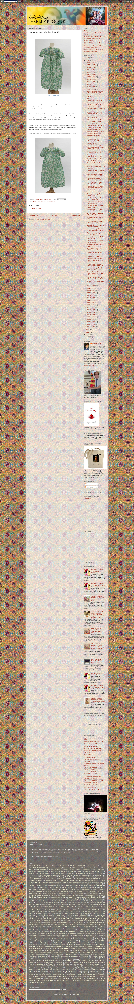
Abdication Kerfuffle (33, 866)
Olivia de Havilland (33, 924)
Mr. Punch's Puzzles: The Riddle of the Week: (97, 571)
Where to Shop (52, 958)
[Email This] (58, 199)
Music (57, 920)
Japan (85, 904)
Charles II (76, 875)
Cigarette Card (33, 877)
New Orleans (100, 920)
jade (37, 971)
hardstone (65, 969)
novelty (101, 974)
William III (76, 958)
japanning (43, 971)
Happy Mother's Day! (93, 256)
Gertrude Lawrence (93, 895)
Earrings (38, 885)
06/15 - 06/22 (91, 77)
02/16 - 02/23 (91, 312)
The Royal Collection (90, 771)
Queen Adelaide (33, 941)
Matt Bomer (93, 915)
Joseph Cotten (70, 906)
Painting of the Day (35, 926)
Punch (103, 937)
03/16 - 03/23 (91, 302)
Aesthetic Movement (46, 866)
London (82, 911)
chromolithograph (88, 962)
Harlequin (65, 900)
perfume (101, 976)
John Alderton (48, 906)
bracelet (31, 962)
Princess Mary (100, 935)
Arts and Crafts (41, 869)
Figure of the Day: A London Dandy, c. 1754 (95, 206)
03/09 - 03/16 (91, 305)
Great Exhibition (92, 899)
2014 (87, 60)
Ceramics (47, 875)
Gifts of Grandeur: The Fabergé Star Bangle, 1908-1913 (96, 120)
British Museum (89, 871)
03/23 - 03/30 (91, 300)
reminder (31, 980)
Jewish (99, 904)
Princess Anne (56, 935)
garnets (53, 968)
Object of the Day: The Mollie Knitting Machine (95, 198)
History (31, 902)
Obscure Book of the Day (95, 922)
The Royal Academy (89, 769)
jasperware (52, 971)
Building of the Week (58, 873)
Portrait (62, 931)
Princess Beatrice (66, 935)
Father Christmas (85, 889)
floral (99, 966)
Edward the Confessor (89, 885)
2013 (87, 329)
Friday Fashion (32, 893)
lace (58, 971)
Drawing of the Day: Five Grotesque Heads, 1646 (94, 155)
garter (60, 968)
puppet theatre (91, 978)
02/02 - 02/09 (91, 317)
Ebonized (51, 885)
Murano (38, 920)
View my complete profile (91, 365)
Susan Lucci (62, 950)
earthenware (98, 964)
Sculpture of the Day (35, 948)
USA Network (82, 954)
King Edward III (62, 908)
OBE (69, 922)
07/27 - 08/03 (91, 62)
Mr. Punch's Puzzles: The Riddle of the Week (98, 584)
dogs (68, 964)
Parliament (44, 928)
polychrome (52, 978)
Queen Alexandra (45, 941)
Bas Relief (93, 869)
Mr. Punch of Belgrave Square (84, 919)
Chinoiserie (99, 875)
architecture (82, 960)
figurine (78, 966)
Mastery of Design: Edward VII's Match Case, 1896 (95, 175)
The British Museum (89, 757)
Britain (71, 871)
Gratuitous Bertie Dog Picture (73, 899)
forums (32, 968)
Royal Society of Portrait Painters (93, 748)
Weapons (94, 956)
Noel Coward (52, 922)
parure (72, 976)
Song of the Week (75, 948)
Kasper (94, 906)
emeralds (31, 966)
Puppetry (90, 939)
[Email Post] (54, 199)
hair (100, 968)
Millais (54, 917)
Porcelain (53, 931)
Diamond (37, 882)
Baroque (86, 869)
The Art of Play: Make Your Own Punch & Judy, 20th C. (95, 124)
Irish (50, 904)
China (83, 875)
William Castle (69, 958)
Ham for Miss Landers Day (47, 900)
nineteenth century (90, 974)
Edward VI (59, 885)
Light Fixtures (51, 911)
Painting (98, 924)
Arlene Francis (86, 867)
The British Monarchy (90, 755)
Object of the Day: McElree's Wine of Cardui (95, 116)
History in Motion (40, 902)
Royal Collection (99, 944)
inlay (86, 969)
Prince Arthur (71, 933)
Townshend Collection (36, 954)
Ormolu (55, 924)
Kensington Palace (33, 908)
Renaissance (63, 944)
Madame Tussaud (68, 913)
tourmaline (94, 980)
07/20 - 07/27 (91, 65)
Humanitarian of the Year (96, 902)
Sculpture (99, 946)
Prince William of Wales (44, 935)
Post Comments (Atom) (43, 219)
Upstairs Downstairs (92, 954)
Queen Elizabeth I (84, 941)
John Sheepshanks (59, 906)
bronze (39, 962)
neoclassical (71, 974)
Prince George (90, 933)
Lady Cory (42, 911)
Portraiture (72, 931)
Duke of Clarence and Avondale (37, 884)
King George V (46, 909)
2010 (87, 337)
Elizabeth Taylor (67, 887)
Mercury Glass (47, 917)
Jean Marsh (92, 904)
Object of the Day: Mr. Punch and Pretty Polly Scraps (95, 144)
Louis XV (97, 911)
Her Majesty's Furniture (95, 900)
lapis (72, 971)
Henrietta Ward (74, 900)
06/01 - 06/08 (91, 82)
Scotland (90, 946)
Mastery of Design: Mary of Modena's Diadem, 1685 (96, 661)
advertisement (50, 960)
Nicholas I (38, 922)
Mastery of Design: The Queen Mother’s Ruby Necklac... (96, 268)
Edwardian (99, 885)
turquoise (102, 980)
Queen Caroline (58, 941)
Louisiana (37, 913)
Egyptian (43, 887)
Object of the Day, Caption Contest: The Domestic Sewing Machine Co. (97, 598)
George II (87, 893)
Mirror (68, 917)
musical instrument (52, 974)
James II (79, 904)
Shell (47, 948)
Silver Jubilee (64, 948)
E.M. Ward (31, 885)
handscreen (57, 969)
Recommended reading (36, 944)
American (83, 866)
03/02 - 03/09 (91, 307)
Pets (101, 928)
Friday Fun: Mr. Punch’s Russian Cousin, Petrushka (95, 128)
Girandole (71, 897)
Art (92, 867)
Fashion (73, 889)
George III (94, 893)
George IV (102, 893)
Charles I (69, 875)
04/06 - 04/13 (91, 295)
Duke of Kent (73, 884)
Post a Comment (36, 208)
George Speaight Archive (39, 895)
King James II (70, 909)
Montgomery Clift (77, 917)
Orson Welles (80, 924)
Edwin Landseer (33, 887)
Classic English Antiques (48, 877)
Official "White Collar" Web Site (93, 789)
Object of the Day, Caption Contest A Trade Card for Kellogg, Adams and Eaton (98, 646)
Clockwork (70, 877)
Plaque (101, 929)
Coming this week (87, 877)
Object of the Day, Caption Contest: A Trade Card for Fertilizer (98, 699)
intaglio (93, 969)
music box (42, 974)
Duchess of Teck (87, 882)
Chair (54, 875)
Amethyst (93, 866)
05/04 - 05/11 (91, 285)
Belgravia (40, 871)
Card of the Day (80, 873)
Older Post (75, 216)
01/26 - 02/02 (91, 319)
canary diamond (48, 962)
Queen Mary (60, 942)
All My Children (73, 866)
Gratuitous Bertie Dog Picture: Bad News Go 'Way (95, 148)
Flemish (101, 889)
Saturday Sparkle (79, 946)
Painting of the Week (76, 926)
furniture (38, 968)
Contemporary (38, 878)
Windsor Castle (94, 958)
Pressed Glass (36, 933)
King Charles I (43, 908)
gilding (79, 968)
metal (68, 973)
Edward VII (67, 885)
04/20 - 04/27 (91, 290)
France (55, 891)
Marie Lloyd (38, 915)
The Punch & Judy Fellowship (92, 744)
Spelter (85, 948)
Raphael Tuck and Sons (99, 942)
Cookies (60, 878)
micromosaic (75, 973)
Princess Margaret (77, 935)
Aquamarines (77, 867)
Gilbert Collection (44, 897)
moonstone (93, 973)
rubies (50, 980)
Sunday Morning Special (36, 950)
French (99, 891)
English (34, 889)
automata (92, 960)
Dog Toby (64, 882)
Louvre (44, 913)
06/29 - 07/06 (91, 72)
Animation (102, 866)
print (66, 978)
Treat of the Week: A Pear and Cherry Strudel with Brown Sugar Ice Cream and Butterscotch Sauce (97, 614)
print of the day (77, 978)
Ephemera (54, 889)
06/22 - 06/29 (91, 74)
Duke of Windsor (83, 884)
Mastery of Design (80, 915)
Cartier (100, 873)
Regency (47, 944)
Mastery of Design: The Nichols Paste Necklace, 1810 (96, 202)
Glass (77, 897)
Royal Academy (88, 944)
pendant (92, 976)
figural (51, 966)
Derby (30, 882)
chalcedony (76, 962)
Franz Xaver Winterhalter (67, 891)
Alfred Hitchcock (63, 866)
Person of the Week (79, 928)
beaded (100, 960)
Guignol (31, 900)
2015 (87, 58)
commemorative (40, 964)
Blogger (77, 994)
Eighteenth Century (53, 887)
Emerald (85, 887)
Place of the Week (93, 929)
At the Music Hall (54, 869)
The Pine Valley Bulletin (90, 785)
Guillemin (37, 900)
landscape (65, 971)
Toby (104, 952)
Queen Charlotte (70, 941)
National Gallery (80, 920)
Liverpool (59, 911)
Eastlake (45, 885)
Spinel (91, 948)
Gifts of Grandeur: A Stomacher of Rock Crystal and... (96, 210)
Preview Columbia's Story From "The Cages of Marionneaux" (94, 50)
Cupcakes (48, 880)
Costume (78, 878)
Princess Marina (90, 935)
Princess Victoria (69, 937)
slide (78, 980)
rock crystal (41, 980)
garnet (46, 968)
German (71, 895)
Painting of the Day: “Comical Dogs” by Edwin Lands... (95, 103)
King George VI (58, 909)
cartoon (67, 962)
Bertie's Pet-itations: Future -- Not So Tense (95, 159)
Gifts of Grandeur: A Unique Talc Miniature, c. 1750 (95, 151)
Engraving (44, 889)
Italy (63, 904)
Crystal (40, 880)
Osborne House (89, 924)
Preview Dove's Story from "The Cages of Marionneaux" (93, 46)
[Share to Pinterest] (65, 199)
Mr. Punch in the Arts (62, 919)
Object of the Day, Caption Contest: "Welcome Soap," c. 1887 (97, 631)
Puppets (99, 939)
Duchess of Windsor (98, 882)
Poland (30, 931)
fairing (44, 966)
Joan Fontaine (39, 906)
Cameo (69, 873)
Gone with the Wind (44, 899)
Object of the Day (77, 922)
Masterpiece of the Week (63, 915)
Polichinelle (37, 931)
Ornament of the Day (67, 924)
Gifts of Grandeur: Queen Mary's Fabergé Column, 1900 (95, 260)
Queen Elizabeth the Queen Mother (42, 942)
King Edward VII (73, 908)
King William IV (99, 909)
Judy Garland (86, 906)
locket (100, 971)
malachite (31, 973)
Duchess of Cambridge (75, 882)
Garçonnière (61, 893)
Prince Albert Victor (60, 933)
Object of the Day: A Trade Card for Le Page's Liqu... (96, 225)
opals (36, 976)
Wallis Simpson (65, 956)
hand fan (38, 969)
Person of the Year (93, 928)
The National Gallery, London (92, 767)
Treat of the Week (69, 954)
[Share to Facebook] (63, 199)
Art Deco (97, 867)
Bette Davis (54, 871)
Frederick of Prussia (90, 891)
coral (50, 964)
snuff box (85, 980)
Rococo (71, 944)
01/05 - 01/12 (91, 326)
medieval (52, 973)
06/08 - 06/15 (91, 79)
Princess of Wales (80, 937)
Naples (64, 920)
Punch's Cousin (63, 939)
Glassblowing (85, 897)
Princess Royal (57, 937)
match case (39, 973)
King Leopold (79, 909)
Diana (57, 882)
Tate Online (87, 752)
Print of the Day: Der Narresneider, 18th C (93, 140)
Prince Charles (80, 933)
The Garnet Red (58, 952)
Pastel (60, 928)
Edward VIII (77, 885)
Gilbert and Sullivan (56, 897)
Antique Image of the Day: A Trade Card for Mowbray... (95, 214)
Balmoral (79, 869)
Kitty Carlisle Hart (33, 911)
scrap (72, 980)
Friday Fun (41, 893)
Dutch (100, 884)
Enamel (93, 887)
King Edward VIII (86, 908)
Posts (88, 484)
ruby (57, 980)
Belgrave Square (32, 871)
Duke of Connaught (51, 884)
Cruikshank (32, 880)
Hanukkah (58, 900)
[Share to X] (61, 199)
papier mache (63, 976)
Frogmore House (53, 893)
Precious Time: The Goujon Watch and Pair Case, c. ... (95, 186)
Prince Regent (32, 935)
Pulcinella (90, 937)
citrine (30, 964)
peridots (31, 978)
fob (104, 966)
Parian (30, 928)
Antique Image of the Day (40, 867)
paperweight (52, 976)
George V (53, 895)
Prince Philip (100, 933)
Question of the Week (86, 942)
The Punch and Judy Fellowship (90, 952)
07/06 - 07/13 (91, 69)
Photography (61, 929)
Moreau (85, 917)
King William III (89, 909)
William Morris (83, 958)
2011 (87, 334)
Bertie (46, 871)
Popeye (45, 931)
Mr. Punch (47, 919)
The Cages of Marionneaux (46, 952)
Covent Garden (88, 878)
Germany (82, 895)
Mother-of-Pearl (36, 919)
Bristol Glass (64, 871)
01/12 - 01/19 (91, 324)
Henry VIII (83, 900)
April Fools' (68, 867)
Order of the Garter (45, 924)
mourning (31, 974)
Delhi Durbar (93, 880)
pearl (79, 976)
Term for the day (77, 950)
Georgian (64, 895)
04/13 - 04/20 (91, 293)
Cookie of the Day (51, 878)
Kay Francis (101, 906)
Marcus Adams (96, 913)
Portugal (82, 931)
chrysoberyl (101, 962)
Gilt (64, 897)
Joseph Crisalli (96, 343)
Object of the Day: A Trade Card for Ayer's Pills (96, 171)
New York (31, 922)
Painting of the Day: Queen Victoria (56, 926)
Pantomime (100, 926)
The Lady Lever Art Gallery (91, 759)
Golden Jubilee (32, 899)
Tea (68, 950)
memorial (60, 973)
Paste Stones (52, 928)
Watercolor (84, 956)
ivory (30, 971)
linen (85, 971)
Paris (37, 928)
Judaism (78, 906)
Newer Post (33, 216)
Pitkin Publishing (82, 929)
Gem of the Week (71, 893)
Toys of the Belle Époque (53, 954)
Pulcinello (98, 937)
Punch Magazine (35, 939)
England (103, 887)
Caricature (92, 873)
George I (81, 893)
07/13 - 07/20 (91, 67)
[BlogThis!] (60, 199)
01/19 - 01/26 (91, 322)
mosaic (101, 973)
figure (57, 966)
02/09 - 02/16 (91, 314)
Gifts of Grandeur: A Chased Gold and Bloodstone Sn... (95, 99)
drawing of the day (85, 964)
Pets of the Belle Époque (36, 929)
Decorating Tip (70, 880)
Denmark (101, 880)
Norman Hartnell (62, 922)
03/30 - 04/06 (91, 297)
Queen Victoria (71, 942)
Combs (78, 877)
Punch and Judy (48, 939)
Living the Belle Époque (72, 911)
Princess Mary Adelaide (35, 937)
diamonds (59, 964)
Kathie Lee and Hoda (90, 787)
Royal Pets (49, 946)
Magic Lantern (78, 913)
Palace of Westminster (89, 926)
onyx (30, 976)
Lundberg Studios (52, 913)
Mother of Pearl (100, 917)
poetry (45, 978)
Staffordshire (98, 948)
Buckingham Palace (43, 873)
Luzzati (60, 913)
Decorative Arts (82, 880)
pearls (84, 976)
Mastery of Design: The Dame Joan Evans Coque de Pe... (95, 229)
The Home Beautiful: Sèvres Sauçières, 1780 (95, 222)
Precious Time (101, 931)
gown (93, 968)
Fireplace (95, 889)
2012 (87, 332)
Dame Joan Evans (58, 880)
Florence (31, 891)
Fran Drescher (47, 891)
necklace (62, 974)
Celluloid (40, 875)
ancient (61, 960)
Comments (89, 487)
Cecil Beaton (32, 875)
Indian (38, 904)
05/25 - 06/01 (91, 84)
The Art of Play (90, 950)
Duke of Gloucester (63, 884)
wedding (39, 982)
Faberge (64, 889)
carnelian (59, 962)
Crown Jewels (98, 878)
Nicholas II (45, 922)
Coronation (68, 878)
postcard (60, 978)
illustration (80, 969)
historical (73, 969)
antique (69, 960)
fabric (39, 966)
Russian (58, 946)
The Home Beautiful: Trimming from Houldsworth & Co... (96, 183)
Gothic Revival (56, 899)
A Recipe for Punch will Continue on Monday (93, 136)
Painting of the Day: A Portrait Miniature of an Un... (95, 249)
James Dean (71, 904)
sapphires (65, 980)
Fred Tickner (79, 891)
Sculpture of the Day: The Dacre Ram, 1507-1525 (94, 112)
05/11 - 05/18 (91, 89)
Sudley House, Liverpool (91, 746)
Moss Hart (91, 917)
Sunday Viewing (51, 950)
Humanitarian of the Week (78, 902)
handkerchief (48, 969)
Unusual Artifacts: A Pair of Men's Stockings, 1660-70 (95, 179)
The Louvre (87, 761)
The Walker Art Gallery (90, 778)
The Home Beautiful (70, 952)
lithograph (92, 971)
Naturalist (91, 920)
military (85, 973)
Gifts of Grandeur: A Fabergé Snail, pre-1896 (95, 241)
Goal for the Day (96, 897)
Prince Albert (46, 933)
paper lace (43, 976)
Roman (78, 944)
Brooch (99, 871)
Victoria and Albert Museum (38, 956)
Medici (32, 917)
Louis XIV (90, 911)
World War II (38, 960)
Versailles (101, 954)
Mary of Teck (47, 915)
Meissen (38, 917)
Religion (54, 944)
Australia (66, 869)
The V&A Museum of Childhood (93, 774)
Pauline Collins (68, 928)
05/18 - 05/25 (91, 86)
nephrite (79, 974)
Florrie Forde (39, 891)
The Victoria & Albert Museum (53, 95)
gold (85, 968)
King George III (97, 908)
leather (79, 971)
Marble (87, 913)
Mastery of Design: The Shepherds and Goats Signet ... (96, 108)
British (79, 871)
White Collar (61, 958)
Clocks (61, 877)
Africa (55, 866)
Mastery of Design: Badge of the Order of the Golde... (95, 91)
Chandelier (62, 875)
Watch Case (74, 956)
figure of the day (68, 966)
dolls (75, 964)
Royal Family (37, 946)
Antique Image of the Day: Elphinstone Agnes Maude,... (96, 264)
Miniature (60, 917)
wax (32, 982)
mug (37, 974)
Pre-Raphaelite (90, 931)
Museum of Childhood (47, 920)
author (56, 851)
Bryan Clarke (32, 873)
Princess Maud (47, 937)
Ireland (45, 904)
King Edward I (53, 908)
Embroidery (36, 201)
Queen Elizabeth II (99, 941)
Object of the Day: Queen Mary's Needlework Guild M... (96, 278)
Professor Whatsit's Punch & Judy (93, 741)
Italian (56, 904)
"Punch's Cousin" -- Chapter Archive (94, 36)
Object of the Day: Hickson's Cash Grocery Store (95, 253)
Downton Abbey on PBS (91, 782)
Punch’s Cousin (78, 939)
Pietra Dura (72, 929)
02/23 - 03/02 (91, 310)
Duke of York (93, 884)
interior (101, 969)
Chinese (90, 875)
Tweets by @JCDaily (90, 498)
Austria (72, 869)
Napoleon (70, 920)
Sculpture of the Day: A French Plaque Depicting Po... (96, 132)
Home (54, 216)
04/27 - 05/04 (91, 288)
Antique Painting (57, 867)
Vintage (53, 201)
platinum (38, 978)
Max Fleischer (101, 915)
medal (45, 973)
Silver (54, 948)
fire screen (86, 966)
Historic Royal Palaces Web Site (93, 750)
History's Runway (46, 201)
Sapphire (67, 946)
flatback (94, 966)
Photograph (50, 929)
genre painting (70, 968)
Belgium (101, 869)
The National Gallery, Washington (93, 780)
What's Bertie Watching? (41, 958)
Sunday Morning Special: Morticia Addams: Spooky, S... (95, 273)
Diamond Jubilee (48, 882)
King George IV (33, 909)
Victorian (54, 956)
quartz (100, 978)
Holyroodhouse (65, 902)
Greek (101, 899)
